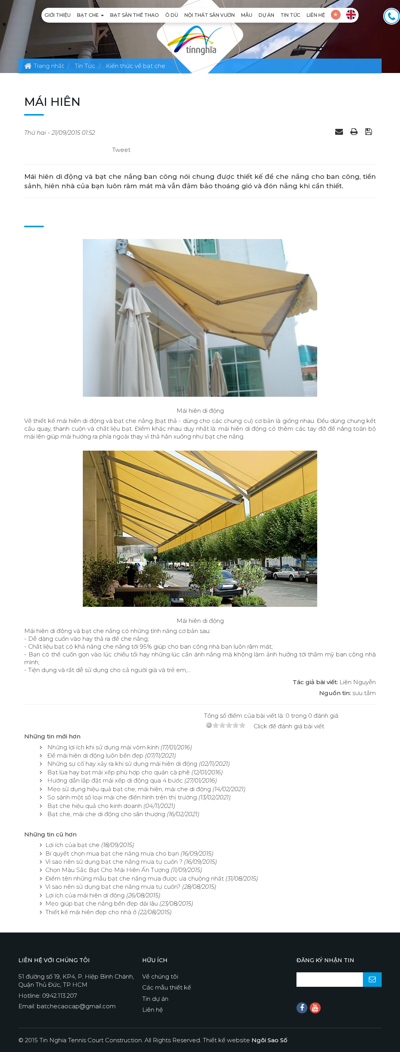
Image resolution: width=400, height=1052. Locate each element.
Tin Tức (290, 15)
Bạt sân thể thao (134, 15)
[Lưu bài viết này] (369, 131)
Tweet (121, 149)
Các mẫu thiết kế (166, 987)
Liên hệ (316, 15)
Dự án (266, 15)
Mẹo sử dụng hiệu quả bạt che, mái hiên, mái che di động (129, 789)
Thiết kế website (245, 1040)
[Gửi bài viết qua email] (340, 131)
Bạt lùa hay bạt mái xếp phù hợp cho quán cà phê (118, 772)
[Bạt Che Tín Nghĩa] (194, 39)
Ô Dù (171, 15)
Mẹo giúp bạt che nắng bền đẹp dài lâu (101, 903)
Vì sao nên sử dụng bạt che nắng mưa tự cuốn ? (113, 861)
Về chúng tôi (160, 976)
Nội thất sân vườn (209, 15)
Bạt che (88, 15)
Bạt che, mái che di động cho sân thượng (106, 814)
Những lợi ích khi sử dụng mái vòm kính (103, 747)
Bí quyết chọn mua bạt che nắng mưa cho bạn (112, 853)
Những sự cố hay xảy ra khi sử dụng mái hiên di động (122, 763)
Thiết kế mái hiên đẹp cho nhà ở (90, 912)
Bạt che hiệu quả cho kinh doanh (94, 806)
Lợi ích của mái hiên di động (85, 895)
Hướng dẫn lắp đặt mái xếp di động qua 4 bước (115, 780)
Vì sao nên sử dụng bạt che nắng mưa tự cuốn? (112, 886)
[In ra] (355, 131)
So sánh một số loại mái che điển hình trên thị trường (122, 797)
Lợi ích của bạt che (72, 845)
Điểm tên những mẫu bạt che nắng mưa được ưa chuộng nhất (134, 878)
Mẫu (246, 15)
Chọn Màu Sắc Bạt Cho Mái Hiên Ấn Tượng (107, 870)
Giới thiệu (58, 15)
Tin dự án (155, 998)
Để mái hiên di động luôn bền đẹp (95, 755)
